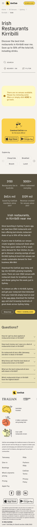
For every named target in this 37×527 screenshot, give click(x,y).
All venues (13, 9)
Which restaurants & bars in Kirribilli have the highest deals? (15, 378)
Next (34, 161)
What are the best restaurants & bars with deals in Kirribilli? (15, 370)
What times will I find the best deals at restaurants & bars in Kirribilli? (16, 362)
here (27, 97)
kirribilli (4, 12)
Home (4, 9)
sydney (22, 9)
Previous (3, 161)
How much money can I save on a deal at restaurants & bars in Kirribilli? (17, 345)
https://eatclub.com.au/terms (8, 511)
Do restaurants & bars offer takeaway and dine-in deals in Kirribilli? (15, 353)
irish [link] (11, 12)
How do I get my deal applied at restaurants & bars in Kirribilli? (13, 337)
